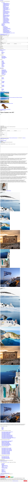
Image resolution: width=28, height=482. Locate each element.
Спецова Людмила (8, 190)
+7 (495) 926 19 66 (2, 473)
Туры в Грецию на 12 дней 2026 (6, 452)
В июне (3, 77)
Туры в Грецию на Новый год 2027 (6, 432)
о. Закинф (3, 62)
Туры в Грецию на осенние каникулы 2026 (7, 436)
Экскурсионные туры (4, 71)
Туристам (3, 25)
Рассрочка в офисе (5, 27)
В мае (2, 90)
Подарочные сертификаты (6, 30)
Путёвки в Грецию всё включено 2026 (6, 441)
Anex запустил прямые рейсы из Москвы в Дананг (6, 103)
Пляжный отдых (4, 69)
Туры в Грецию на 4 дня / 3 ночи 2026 (6, 448)
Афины (3, 61)
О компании (3, 463)
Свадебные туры (4, 73)
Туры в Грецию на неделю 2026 (6, 451)
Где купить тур (2, 474)
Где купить (4, 26)
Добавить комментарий (3, 140)
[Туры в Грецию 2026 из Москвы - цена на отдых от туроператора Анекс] (5, 220)
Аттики (3, 60)
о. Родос (3, 66)
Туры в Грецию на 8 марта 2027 (6, 433)
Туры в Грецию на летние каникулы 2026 (7, 435)
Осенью (3, 428)
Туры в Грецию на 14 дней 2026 (6, 453)
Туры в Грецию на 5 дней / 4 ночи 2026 (7, 449)
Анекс (8, 462)
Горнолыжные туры (4, 72)
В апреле (3, 89)
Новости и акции (5, 29)
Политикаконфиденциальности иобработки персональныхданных (5, 465)
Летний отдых (3, 471)
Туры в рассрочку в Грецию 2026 (6, 443)
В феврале (3, 86)
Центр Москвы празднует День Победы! (5, 109)
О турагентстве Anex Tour (6, 28)
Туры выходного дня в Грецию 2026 (6, 438)
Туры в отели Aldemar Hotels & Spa (6, 444)
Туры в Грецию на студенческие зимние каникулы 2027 (9, 437)
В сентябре (3, 81)
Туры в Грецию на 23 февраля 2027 (6, 434)
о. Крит (3, 65)
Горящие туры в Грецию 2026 (5, 442)
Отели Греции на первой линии (6, 458)
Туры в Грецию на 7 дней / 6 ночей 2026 (7, 450)
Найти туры (1, 50)
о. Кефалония (3, 63)
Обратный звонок (7, 473)
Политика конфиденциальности (7, 31)
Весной (3, 427)
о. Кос (2, 64)
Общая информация (4, 57)
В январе (3, 85)
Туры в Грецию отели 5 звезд (5, 456)
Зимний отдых (3, 470)
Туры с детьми (3, 74)
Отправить (2, 141)
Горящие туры (3, 469)
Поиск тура (3, 24)
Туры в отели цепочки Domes (5, 445)
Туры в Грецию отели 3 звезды (5, 457)
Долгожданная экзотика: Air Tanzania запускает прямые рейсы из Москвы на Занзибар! (11, 97)
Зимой (2, 429)
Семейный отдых (4, 70)
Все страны (3, 2)
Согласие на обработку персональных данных (4, 467)
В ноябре (3, 82)
